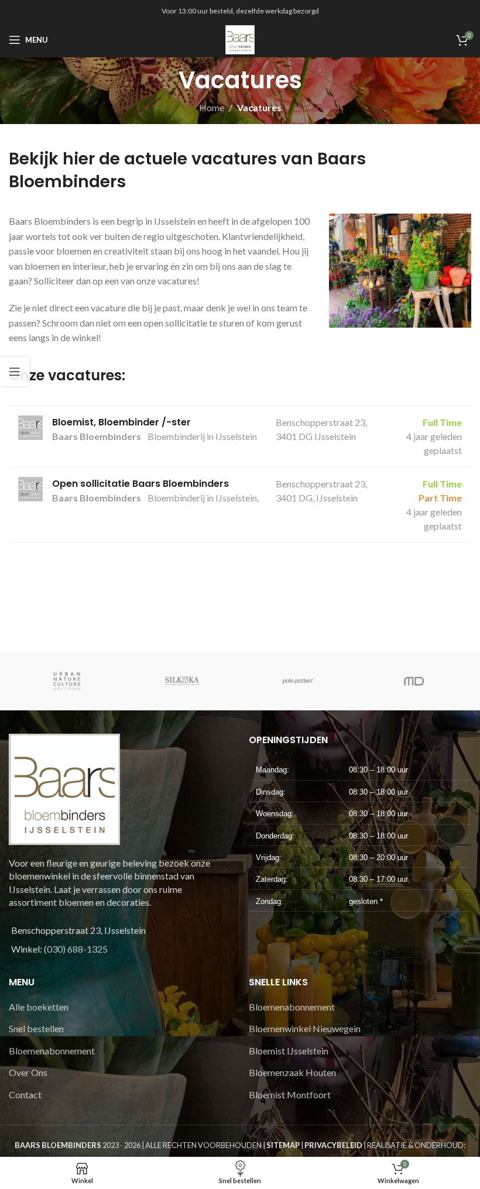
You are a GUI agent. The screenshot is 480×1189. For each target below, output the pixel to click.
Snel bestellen (36, 1028)
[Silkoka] (183, 681)
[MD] (414, 681)
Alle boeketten (38, 1006)
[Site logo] (240, 38)
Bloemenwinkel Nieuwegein (305, 1028)
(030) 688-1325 (76, 948)
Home (211, 107)
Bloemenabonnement (52, 1050)
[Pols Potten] (298, 681)
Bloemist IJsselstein (288, 1050)
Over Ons (28, 1072)
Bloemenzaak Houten (292, 1072)
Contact (25, 1094)
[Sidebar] (14, 371)
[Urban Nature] (67, 681)
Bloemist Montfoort (290, 1094)
